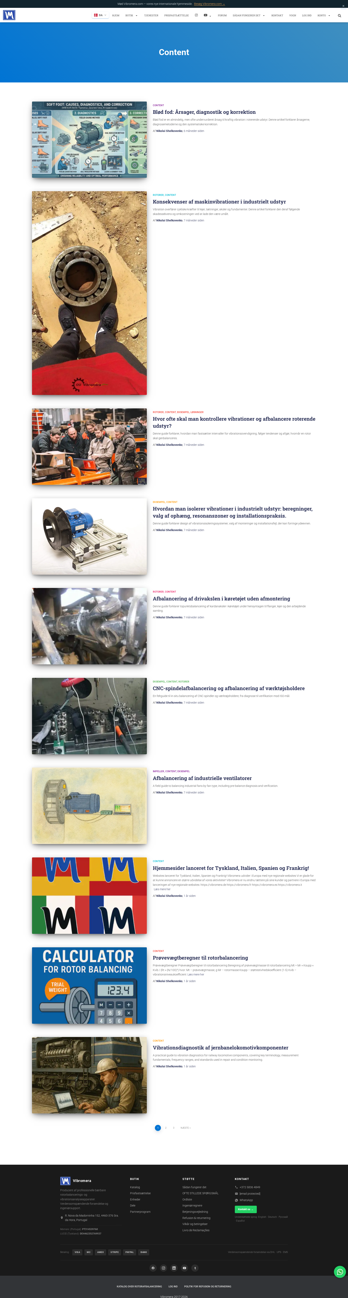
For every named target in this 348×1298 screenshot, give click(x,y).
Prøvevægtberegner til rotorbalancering (200, 957)
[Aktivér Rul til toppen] (340, 1290)
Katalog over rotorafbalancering (139, 1286)
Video (208, 15)
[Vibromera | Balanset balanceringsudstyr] (9, 15)
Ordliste (187, 1199)
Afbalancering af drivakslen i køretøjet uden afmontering (221, 598)
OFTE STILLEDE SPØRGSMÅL (200, 1193)
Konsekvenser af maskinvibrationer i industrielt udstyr (219, 201)
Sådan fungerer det (247, 15)
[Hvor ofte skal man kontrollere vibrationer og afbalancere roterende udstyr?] (89, 446)
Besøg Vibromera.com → (209, 3)
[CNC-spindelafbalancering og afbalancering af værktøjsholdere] (89, 716)
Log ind (307, 15)
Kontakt (277, 15)
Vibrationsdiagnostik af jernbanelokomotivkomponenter (220, 1047)
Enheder (135, 1199)
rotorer (158, 195)
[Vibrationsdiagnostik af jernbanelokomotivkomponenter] (89, 1075)
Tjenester (151, 15)
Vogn (292, 15)
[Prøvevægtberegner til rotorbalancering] (89, 985)
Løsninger (197, 412)
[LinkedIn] (174, 1268)
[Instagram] (196, 15)
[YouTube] (184, 1268)
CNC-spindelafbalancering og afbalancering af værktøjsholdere (229, 688)
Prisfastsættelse (176, 15)
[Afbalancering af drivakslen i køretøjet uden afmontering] (89, 626)
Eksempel (183, 412)
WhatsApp (246, 1200)
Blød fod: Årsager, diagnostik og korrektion (204, 112)
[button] (136, 15)
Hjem (115, 15)
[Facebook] (153, 1268)
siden (194, 131)
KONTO (322, 15)
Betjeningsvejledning (195, 1211)
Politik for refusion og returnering (207, 1286)
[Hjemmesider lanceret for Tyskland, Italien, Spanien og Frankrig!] (89, 895)
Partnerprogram (140, 1211)
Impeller (158, 771)
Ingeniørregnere (192, 1205)
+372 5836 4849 (250, 1187)
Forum (222, 15)
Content (158, 105)
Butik (129, 15)
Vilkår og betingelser (195, 1224)
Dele (132, 1205)
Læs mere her (162, 889)
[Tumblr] (195, 1268)
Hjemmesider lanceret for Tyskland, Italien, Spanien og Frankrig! (231, 868)
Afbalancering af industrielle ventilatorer (202, 778)
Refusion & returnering (196, 1218)
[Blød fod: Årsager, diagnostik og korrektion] (89, 140)
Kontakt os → (246, 1209)
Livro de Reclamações (195, 1230)
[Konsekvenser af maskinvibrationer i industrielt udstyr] (89, 293)
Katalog (135, 1187)
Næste (185, 1127)
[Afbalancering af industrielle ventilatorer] (89, 806)
